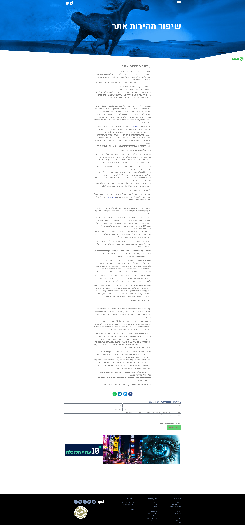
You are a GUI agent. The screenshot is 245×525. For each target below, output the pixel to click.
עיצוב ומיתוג (137, 412)
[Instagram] (80, 502)
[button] (179, 2)
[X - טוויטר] (85, 502)
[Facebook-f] (76, 502)
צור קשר (130, 498)
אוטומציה (129, 412)
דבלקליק (135, 126)
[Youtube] (94, 502)
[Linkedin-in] (89, 502)
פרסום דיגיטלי (175, 412)
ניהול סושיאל (165, 412)
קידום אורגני (155, 412)
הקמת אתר (111, 197)
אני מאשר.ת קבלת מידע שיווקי (170, 424)
